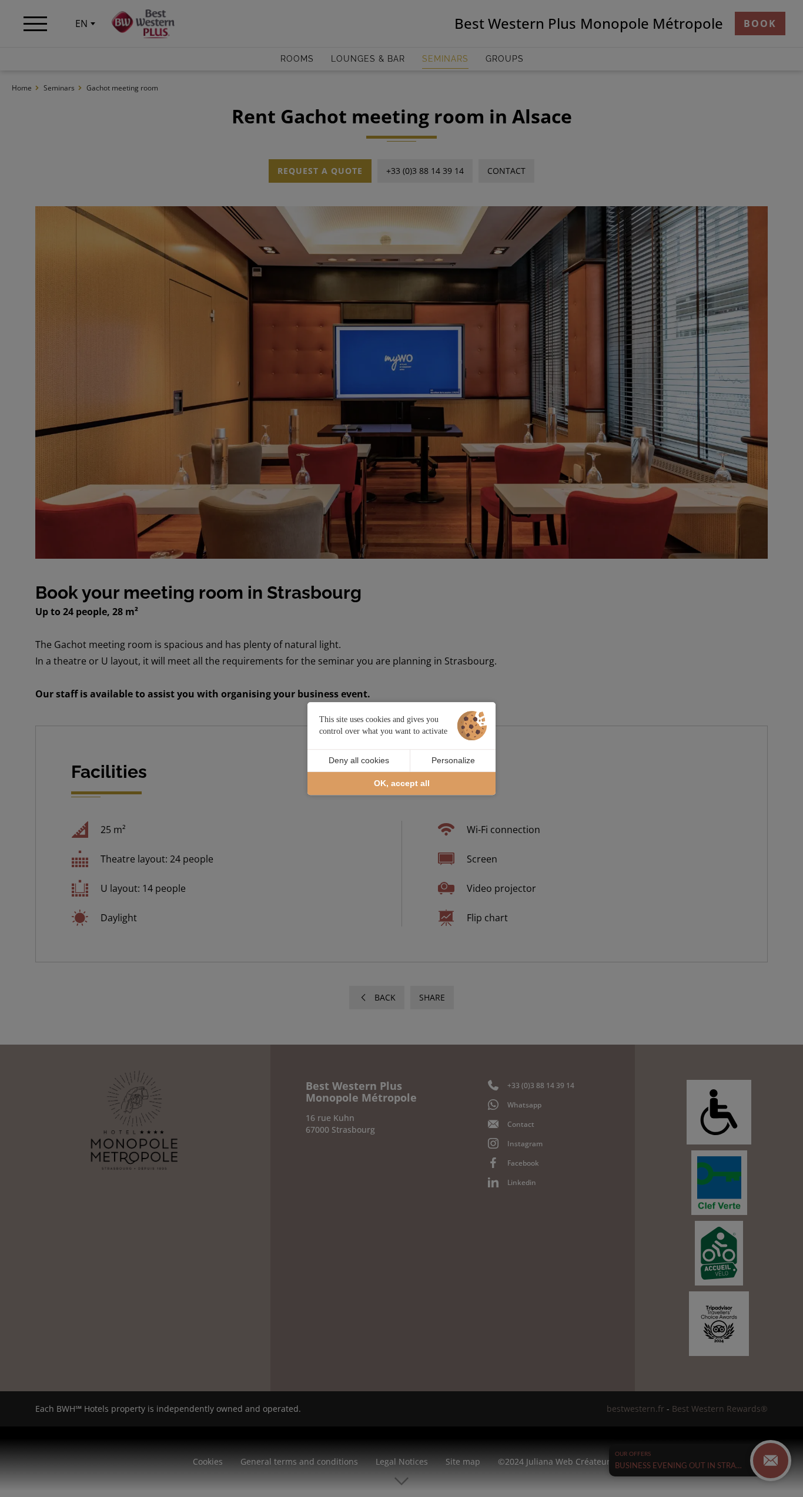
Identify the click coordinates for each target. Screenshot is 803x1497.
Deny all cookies (359, 760)
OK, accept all (402, 783)
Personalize (453, 760)
